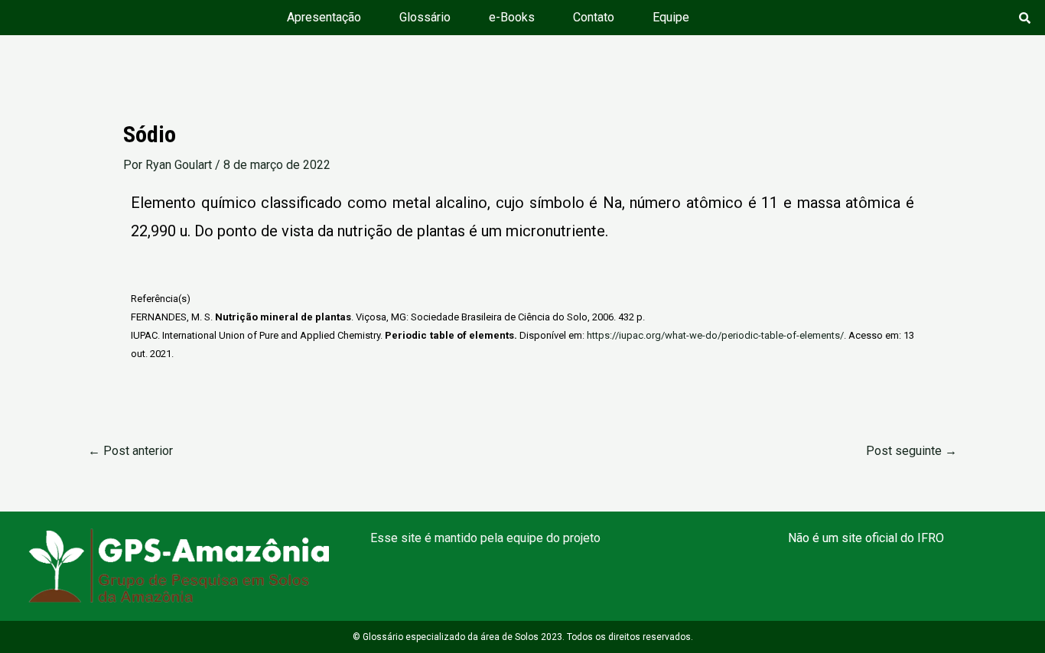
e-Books (512, 17)
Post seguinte (911, 451)
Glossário (425, 17)
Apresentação (324, 17)
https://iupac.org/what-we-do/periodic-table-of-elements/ (715, 335)
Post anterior (130, 451)
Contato (593, 17)
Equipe (671, 17)
